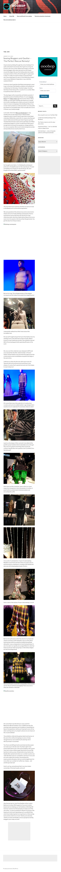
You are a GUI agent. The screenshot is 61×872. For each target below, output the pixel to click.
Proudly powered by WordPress (10, 868)
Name (41, 88)
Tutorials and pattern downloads (42, 16)
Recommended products (10, 19)
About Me (11, 16)
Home (5, 16)
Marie (12, 98)
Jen (18, 98)
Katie (15, 98)
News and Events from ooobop (24, 16)
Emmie (31, 97)
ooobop (19, 5)
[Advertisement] (30, 33)
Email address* (43, 81)
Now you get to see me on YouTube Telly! (47, 115)
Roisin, (5, 98)
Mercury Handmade (21, 113)
